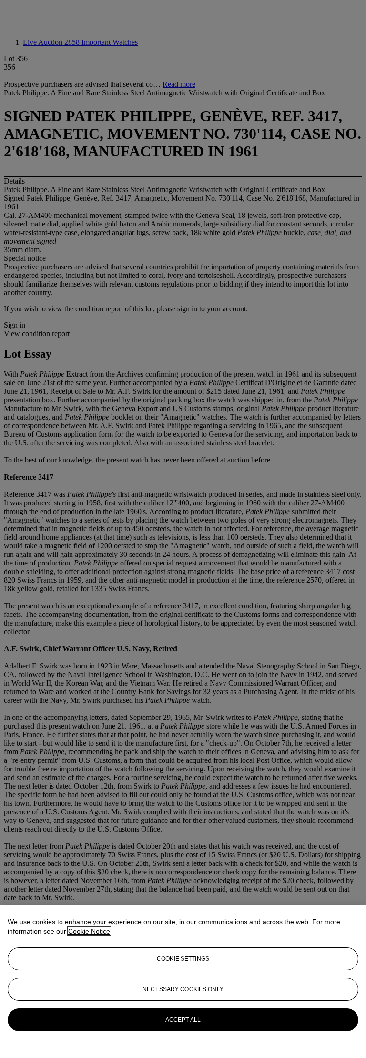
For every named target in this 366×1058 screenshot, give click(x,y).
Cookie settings (183, 958)
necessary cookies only (183, 989)
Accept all (183, 1020)
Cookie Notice (89, 931)
